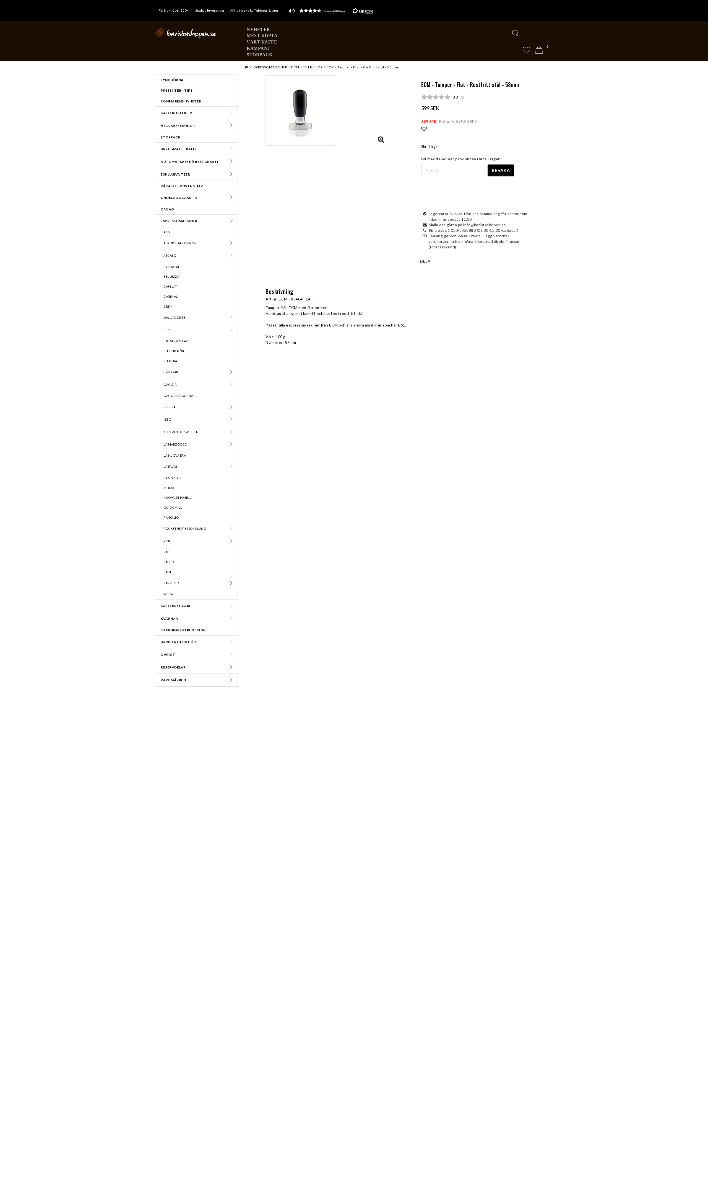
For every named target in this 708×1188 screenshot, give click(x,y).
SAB (166, 552)
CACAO (167, 209)
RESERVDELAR (177, 341)
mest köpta (262, 35)
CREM (168, 306)
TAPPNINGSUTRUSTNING (183, 630)
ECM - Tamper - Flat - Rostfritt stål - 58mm (362, 67)
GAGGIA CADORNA (178, 395)
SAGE (167, 572)
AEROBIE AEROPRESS (179, 243)
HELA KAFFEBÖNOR (178, 126)
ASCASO (169, 255)
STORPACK (259, 54)
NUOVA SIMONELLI (177, 497)
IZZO (167, 419)
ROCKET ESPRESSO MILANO (184, 528)
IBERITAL (170, 407)
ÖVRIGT (168, 654)
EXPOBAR (170, 372)
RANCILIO (171, 517)
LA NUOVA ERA (174, 455)
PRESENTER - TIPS (176, 90)
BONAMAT (171, 267)
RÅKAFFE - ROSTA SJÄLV (182, 186)
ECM (167, 330)
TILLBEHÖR (175, 351)
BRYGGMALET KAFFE (179, 149)
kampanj (258, 48)
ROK (166, 541)
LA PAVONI (171, 466)
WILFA (168, 594)
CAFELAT (170, 286)
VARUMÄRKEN (173, 680)
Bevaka (501, 170)
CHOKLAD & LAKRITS (179, 198)
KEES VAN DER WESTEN (181, 432)
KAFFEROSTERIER (176, 113)
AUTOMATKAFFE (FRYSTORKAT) (189, 162)
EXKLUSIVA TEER (175, 174)
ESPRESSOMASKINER (179, 221)
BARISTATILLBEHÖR (178, 642)
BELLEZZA (171, 276)
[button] (331, 11)
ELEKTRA (170, 361)
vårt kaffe (262, 42)
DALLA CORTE (174, 317)
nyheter (258, 29)
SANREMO (171, 583)
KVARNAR (169, 618)
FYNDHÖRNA (172, 80)
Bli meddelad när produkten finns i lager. (461, 158)
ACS (166, 232)
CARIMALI (171, 296)
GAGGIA (169, 384)
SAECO (168, 562)
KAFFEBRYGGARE (176, 606)
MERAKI (169, 488)
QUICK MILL (172, 507)
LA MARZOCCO (175, 444)
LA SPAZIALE (172, 478)
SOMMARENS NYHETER (181, 101)
